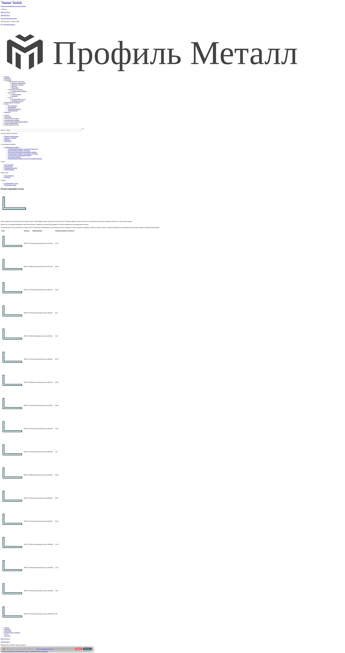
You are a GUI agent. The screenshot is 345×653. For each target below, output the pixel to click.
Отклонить (87, 649)
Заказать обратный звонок (9, 18)
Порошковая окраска (14, 109)
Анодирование (12, 106)
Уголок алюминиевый (11, 123)
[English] (17, 2)
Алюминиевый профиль (19, 91)
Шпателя (14, 86)
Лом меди (15, 96)
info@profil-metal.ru (9, 24)
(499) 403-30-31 (5, 15)
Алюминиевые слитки (18, 99)
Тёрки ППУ (15, 88)
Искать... (3, 130)
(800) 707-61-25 (5, 12)
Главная (6, 76)
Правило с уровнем (17, 85)
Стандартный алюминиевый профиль (16, 122)
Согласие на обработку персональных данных (15, 651)
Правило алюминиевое (19, 83)
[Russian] (6, 2)
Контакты (7, 112)
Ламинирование (13, 110)
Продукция (7, 80)
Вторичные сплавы (17, 101)
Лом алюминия (16, 94)
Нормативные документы (12, 102)
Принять (78, 649)
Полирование (12, 107)
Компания (7, 78)
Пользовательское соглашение (38, 651)
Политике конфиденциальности (45, 649)
